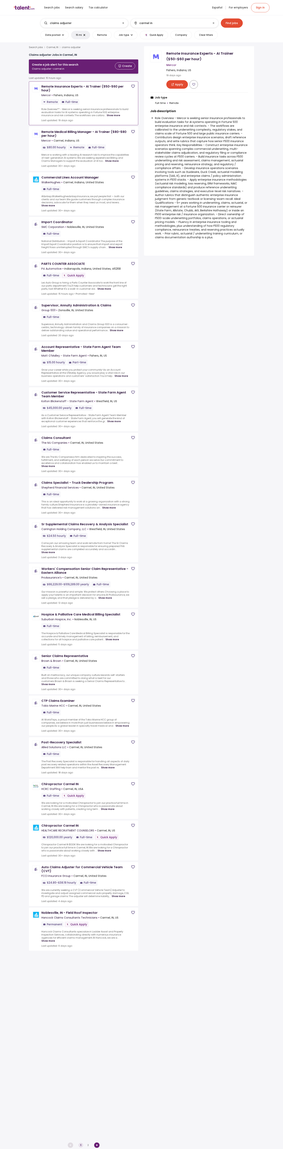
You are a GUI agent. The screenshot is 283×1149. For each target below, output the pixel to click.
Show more (113, 115)
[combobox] (84, 23)
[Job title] (81, 23)
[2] (97, 1145)
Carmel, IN (52, 47)
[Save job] (133, 86)
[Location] (171, 23)
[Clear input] (123, 23)
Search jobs (36, 47)
